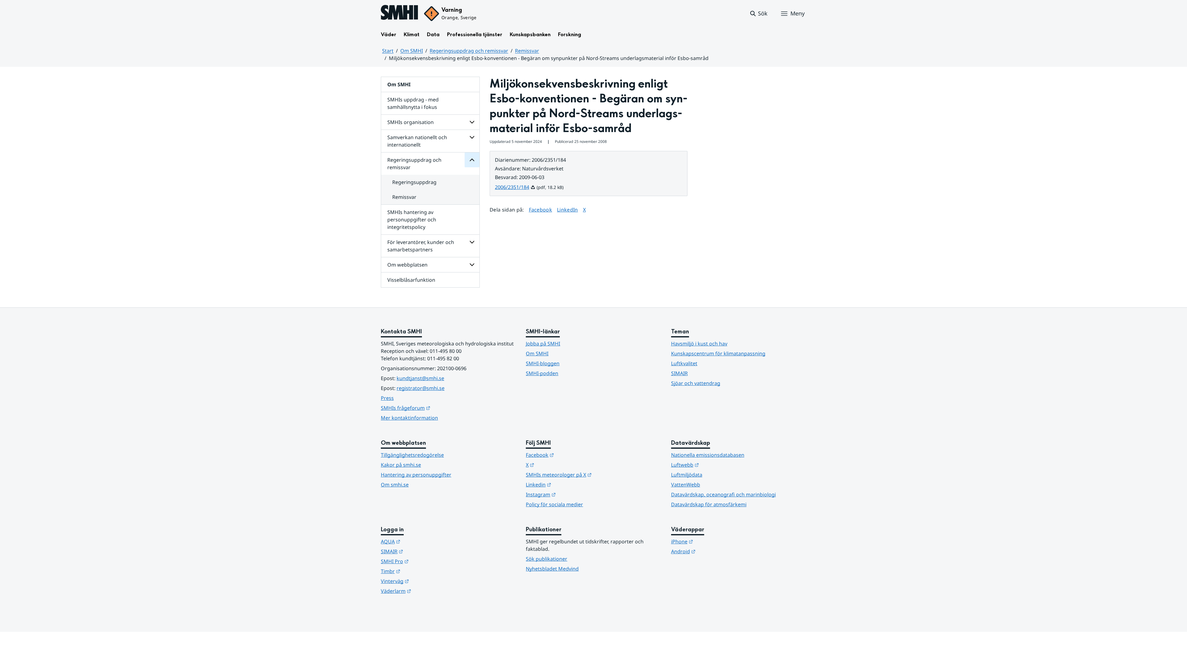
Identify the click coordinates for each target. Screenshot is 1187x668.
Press (387, 398)
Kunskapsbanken (530, 34)
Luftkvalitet (684, 363)
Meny (797, 13)
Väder (388, 34)
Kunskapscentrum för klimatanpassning (718, 353)
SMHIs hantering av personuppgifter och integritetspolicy (411, 219)
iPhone (712, 541)
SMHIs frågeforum (436, 407)
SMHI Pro (425, 561)
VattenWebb (685, 484)
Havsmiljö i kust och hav (699, 343)
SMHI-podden (542, 373)
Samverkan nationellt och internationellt (417, 141)
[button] (758, 13)
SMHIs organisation (410, 122)
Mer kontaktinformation (409, 417)
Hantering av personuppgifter (416, 474)
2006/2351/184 (515, 187)
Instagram (571, 494)
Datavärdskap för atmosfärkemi (709, 504)
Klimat (411, 34)
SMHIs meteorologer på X (589, 474)
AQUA (421, 541)
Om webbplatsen (407, 264)
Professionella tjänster (474, 34)
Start (388, 50)
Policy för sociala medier (554, 504)
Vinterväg (425, 580)
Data (433, 34)
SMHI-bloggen (542, 363)
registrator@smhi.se (421, 388)
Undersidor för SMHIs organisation (472, 122)
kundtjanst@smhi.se (420, 378)
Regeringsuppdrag (414, 182)
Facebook (540, 209)
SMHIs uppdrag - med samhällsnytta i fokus (413, 103)
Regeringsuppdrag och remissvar (469, 50)
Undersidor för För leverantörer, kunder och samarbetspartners (472, 242)
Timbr (421, 571)
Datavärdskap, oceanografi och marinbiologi (723, 494)
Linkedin (569, 484)
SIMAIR (679, 373)
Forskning (569, 34)
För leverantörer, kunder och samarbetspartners (420, 246)
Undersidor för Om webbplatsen (472, 264)
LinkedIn (567, 209)
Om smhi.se (395, 484)
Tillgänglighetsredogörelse (412, 455)
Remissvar (527, 50)
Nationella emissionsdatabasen (707, 455)
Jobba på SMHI (543, 343)
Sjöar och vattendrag (695, 383)
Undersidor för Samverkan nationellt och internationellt (472, 137)
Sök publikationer (546, 558)
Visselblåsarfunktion (411, 279)
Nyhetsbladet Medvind (552, 568)
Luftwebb (715, 464)
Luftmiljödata (686, 474)
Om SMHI (411, 50)
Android (713, 551)
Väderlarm (426, 590)
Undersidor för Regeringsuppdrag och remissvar (472, 159)
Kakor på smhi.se (401, 464)
